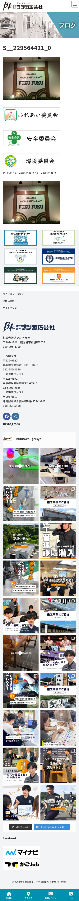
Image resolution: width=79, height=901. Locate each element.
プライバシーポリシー (14, 294)
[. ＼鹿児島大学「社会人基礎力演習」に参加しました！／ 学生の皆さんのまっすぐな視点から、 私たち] (21, 615)
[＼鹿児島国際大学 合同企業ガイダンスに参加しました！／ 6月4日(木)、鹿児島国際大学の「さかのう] (21, 728)
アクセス (28, 897)
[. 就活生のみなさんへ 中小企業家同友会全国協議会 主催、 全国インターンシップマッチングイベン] (21, 765)
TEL (71, 897)
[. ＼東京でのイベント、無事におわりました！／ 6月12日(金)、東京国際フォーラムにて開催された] (58, 653)
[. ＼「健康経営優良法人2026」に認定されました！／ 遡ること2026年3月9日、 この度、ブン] (58, 802)
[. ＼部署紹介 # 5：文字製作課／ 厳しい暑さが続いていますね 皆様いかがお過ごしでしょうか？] (21, 578)
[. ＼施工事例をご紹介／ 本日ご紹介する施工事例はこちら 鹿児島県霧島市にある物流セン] (58, 615)
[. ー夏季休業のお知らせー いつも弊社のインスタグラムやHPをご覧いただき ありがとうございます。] (21, 541)
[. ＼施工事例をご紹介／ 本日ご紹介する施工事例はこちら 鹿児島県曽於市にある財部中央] (58, 503)
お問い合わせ (10, 300)
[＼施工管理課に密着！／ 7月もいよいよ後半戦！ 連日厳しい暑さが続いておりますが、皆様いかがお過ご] (58, 541)
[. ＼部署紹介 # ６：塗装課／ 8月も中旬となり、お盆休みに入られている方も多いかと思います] (21, 503)
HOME (9, 897)
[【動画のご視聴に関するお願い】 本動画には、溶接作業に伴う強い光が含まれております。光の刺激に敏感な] (21, 653)
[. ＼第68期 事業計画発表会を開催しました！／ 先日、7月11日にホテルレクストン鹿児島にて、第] (58, 578)
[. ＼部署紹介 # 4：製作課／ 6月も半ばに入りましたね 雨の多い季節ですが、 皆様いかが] (21, 690)
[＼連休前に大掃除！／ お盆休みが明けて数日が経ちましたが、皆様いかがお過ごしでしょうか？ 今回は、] (58, 466)
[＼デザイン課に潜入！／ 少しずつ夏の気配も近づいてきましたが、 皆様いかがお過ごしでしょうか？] (58, 728)
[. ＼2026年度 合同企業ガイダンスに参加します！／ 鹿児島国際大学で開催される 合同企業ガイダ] (21, 802)
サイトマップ (10, 307)
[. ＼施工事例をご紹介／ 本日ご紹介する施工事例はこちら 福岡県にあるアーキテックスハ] (58, 690)
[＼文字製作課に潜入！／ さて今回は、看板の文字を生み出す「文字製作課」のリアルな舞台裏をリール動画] (21, 466)
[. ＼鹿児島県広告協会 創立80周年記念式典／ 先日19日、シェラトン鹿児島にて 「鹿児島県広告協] (58, 765)
